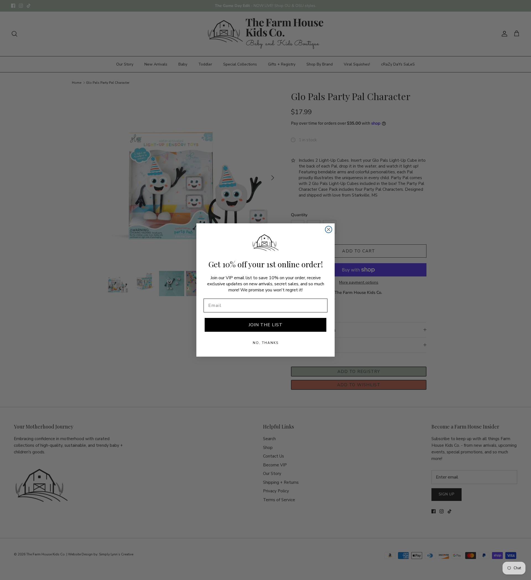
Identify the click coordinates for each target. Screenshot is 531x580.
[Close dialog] (328, 229)
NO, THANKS (265, 343)
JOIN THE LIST (266, 325)
